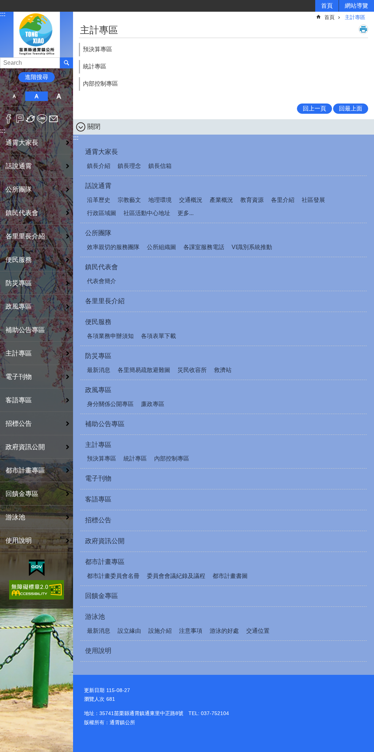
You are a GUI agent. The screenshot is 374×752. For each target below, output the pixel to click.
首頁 (327, 6)
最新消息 (98, 370)
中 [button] (36, 96)
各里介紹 (282, 200)
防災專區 (98, 356)
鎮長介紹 (98, 166)
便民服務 (98, 322)
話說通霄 (98, 185)
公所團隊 (98, 233)
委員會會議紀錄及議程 (176, 576)
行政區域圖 (101, 213)
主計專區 (355, 17)
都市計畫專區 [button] (25, 470)
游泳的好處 (224, 631)
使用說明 (18, 540)
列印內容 (363, 29)
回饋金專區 (21, 493)
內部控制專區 (100, 83)
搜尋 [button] (66, 62)
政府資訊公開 (25, 447)
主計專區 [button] (18, 353)
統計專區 (94, 66)
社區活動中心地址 (146, 213)
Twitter (31, 118)
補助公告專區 (25, 330)
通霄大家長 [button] (21, 142)
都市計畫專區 (105, 561)
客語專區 (18, 400)
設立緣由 (129, 631)
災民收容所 (192, 370)
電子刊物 (18, 376)
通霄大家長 (101, 151)
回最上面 (350, 108)
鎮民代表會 (101, 267)
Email (53, 118)
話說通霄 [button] (18, 166)
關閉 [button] (93, 126)
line (42, 118)
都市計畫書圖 (230, 576)
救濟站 (223, 370)
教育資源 (252, 200)
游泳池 (95, 616)
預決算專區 (97, 49)
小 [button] (14, 96)
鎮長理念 (129, 166)
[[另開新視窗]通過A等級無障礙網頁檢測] (36, 589)
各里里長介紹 (25, 236)
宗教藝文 (129, 200)
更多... (186, 213)
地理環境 (160, 200)
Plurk (20, 118)
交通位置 (258, 631)
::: (2, 14)
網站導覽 (356, 6)
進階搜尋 (36, 77)
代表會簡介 (101, 281)
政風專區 (98, 390)
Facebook (8, 118)
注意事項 (190, 631)
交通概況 (190, 200)
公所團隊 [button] (18, 189)
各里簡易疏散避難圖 (144, 370)
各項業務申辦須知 (110, 336)
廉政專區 (152, 404)
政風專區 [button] (18, 306)
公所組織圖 (161, 247)
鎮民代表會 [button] (21, 213)
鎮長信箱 (160, 166)
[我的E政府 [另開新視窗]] (37, 568)
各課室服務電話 (203, 247)
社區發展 (313, 200)
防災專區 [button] (18, 283)
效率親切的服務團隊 (113, 247)
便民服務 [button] (18, 259)
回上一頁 (314, 108)
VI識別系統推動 (252, 247)
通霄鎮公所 (36, 34)
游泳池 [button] (15, 517)
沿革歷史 (98, 200)
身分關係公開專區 (110, 404)
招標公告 (18, 423)
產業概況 (221, 200)
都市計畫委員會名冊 (113, 576)
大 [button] (59, 96)
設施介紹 (160, 631)
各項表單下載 (158, 336)
